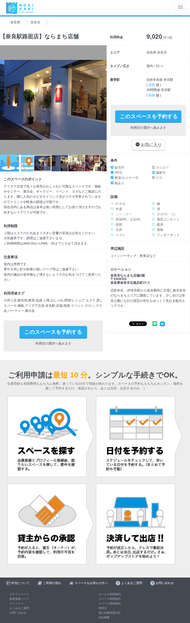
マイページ (16, 603)
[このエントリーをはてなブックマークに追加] (162, 323)
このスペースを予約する (149, 116)
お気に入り (151, 144)
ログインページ (19, 594)
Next (100, 100)
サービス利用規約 (109, 594)
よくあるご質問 (19, 608)
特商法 (102, 608)
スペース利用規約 (109, 598)
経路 (152, 85)
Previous (5, 100)
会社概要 (104, 617)
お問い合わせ (18, 612)
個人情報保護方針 (109, 612)
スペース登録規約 (109, 603)
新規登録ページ (19, 598)
